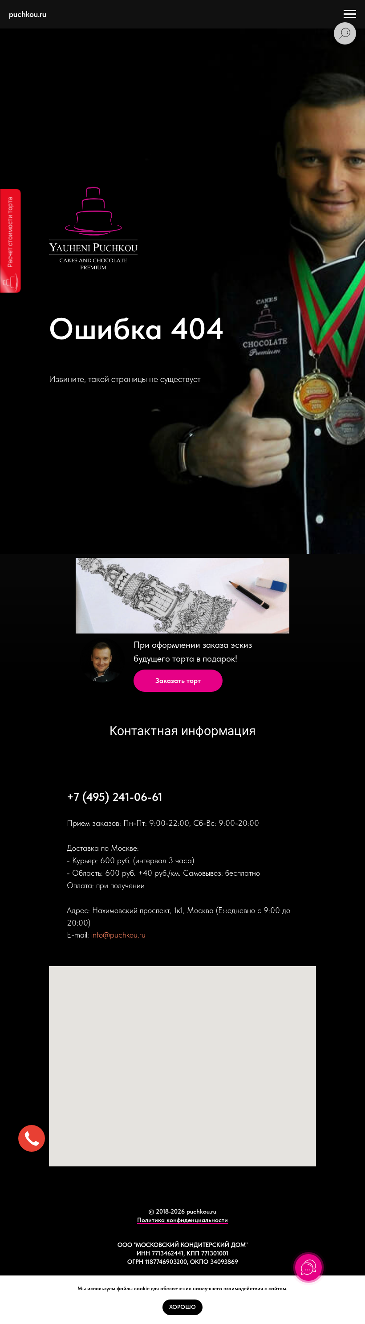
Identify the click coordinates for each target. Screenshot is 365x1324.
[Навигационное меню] (350, 14)
